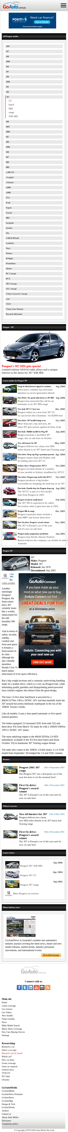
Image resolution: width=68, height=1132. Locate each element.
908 (7, 162)
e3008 (8, 192)
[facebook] (19, 987)
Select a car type (9, 1050)
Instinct (9, 228)
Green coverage (9, 1063)
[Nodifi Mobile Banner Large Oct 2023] (32, 27)
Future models (8, 1019)
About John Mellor (10, 1117)
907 (7, 157)
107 (7, 51)
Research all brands (14, 314)
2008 (8, 61)
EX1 (8, 198)
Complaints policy (10, 1124)
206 (7, 67)
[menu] (63, 5)
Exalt (8, 203)
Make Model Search (11, 1025)
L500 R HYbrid (12, 238)
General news (8, 1070)
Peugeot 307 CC (28, 875)
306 (7, 92)
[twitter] (25, 987)
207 (7, 72)
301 (7, 87)
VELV (8, 304)
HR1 (8, 218)
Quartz (9, 268)
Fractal (9, 213)
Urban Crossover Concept (16, 294)
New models (7, 1015)
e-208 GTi (10, 172)
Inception (10, 223)
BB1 (7, 167)
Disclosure (6, 1120)
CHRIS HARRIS (8, 583)
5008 (8, 147)
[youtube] (36, 987)
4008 (8, 132)
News (4, 1022)
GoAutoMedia (8, 1091)
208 (7, 77)
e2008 (8, 187)
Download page (51, 955)
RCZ (8, 279)
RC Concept (11, 274)
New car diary (8, 1060)
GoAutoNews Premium (12, 1094)
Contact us (6, 1114)
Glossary (5, 1080)
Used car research (9, 1066)
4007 (8, 127)
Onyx (8, 248)
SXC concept (11, 289)
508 (7, 152)
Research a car (8, 1047)
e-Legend (9, 177)
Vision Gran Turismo (14, 309)
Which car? (7, 1056)
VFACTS (6, 1073)
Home (4, 1002)
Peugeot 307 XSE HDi (31, 866)
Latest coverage (9, 1006)
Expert (9, 208)
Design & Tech (8, 1104)
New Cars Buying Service (13, 1032)
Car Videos (7, 1012)
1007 (8, 46)
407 (7, 137)
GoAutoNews (8, 1097)
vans (8, 299)
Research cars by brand (12, 1053)
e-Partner (10, 182)
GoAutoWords (8, 1107)
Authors (5, 1111)
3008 (8, 82)
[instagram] (42, 987)
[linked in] (31, 987)
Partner (9, 253)
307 (7, 97)
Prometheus (11, 263)
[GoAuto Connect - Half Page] (42, 667)
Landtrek (10, 243)
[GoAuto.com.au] (13, 10)
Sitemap (5, 1035)
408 (7, 142)
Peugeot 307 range (29, 885)
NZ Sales (6, 1076)
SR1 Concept (11, 284)
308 (7, 122)
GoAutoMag (7, 1101)
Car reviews (7, 1009)
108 (7, 56)
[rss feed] (48, 987)
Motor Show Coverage (12, 1029)
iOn (7, 233)
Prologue (9, 258)
